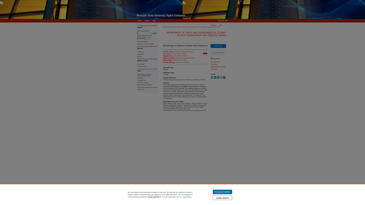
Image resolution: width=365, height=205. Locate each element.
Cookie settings (153, 197)
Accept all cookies (222, 192)
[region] (182, 194)
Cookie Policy (187, 197)
